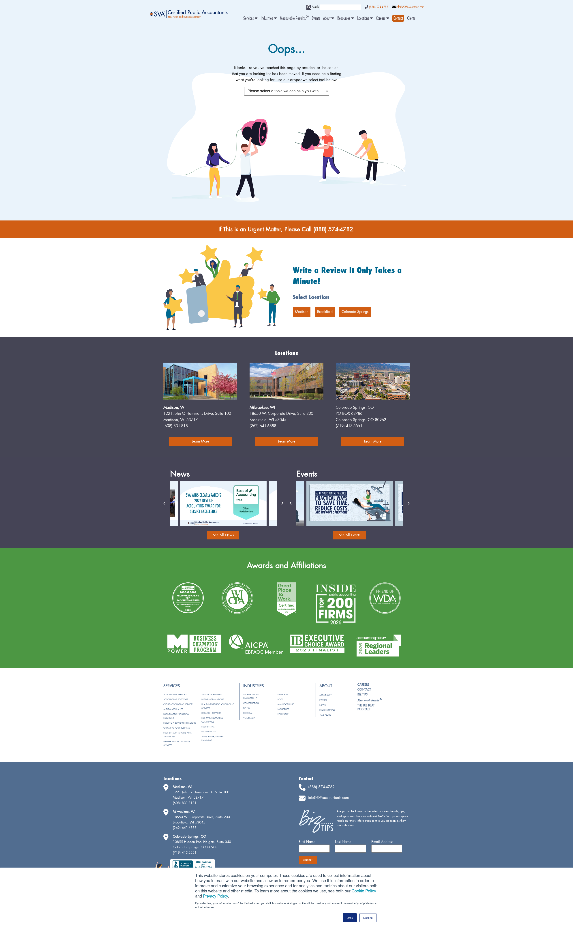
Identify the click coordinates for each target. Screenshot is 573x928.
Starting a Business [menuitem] (211, 694)
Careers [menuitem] (381, 18)
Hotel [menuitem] (280, 699)
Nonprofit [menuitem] (283, 709)
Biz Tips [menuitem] (362, 694)
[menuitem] (398, 18)
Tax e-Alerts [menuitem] (325, 714)
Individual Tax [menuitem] (208, 731)
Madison (301, 311)
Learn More (200, 441)
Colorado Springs (355, 311)
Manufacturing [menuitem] (286, 704)
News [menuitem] (322, 704)
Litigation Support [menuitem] (211, 713)
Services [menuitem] (249, 18)
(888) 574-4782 (378, 7)
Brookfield (325, 311)
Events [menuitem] (316, 18)
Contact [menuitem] (364, 689)
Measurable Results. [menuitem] (294, 18)
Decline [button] (368, 917)
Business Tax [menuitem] (207, 726)
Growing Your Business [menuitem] (176, 727)
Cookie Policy (364, 891)
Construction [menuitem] (251, 703)
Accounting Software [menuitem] (175, 699)
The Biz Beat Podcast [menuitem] (365, 707)
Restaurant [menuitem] (283, 694)
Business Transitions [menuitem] (212, 699)
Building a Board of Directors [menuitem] (179, 722)
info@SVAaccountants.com (410, 7)
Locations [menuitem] (363, 18)
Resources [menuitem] (344, 18)
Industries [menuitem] (267, 18)
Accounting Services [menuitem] (174, 694)
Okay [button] (350, 917)
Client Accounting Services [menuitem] (178, 704)
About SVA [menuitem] (325, 695)
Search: (315, 7)
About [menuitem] (327, 18)
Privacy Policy (215, 896)
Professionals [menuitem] (327, 709)
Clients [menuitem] (411, 18)
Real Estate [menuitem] (283, 714)
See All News (223, 534)
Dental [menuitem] (246, 708)
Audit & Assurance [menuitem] (173, 709)
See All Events (349, 534)
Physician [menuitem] (248, 713)
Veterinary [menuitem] (249, 717)
